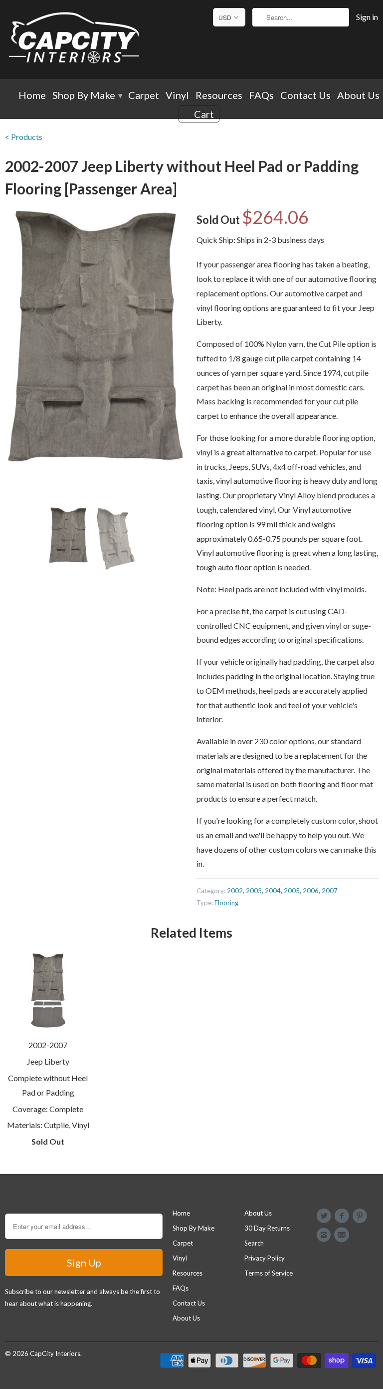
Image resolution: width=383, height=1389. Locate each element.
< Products (23, 136)
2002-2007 (47, 1045)
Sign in (367, 16)
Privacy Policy (264, 1258)
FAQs (261, 95)
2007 (330, 891)
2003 (254, 891)
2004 (273, 891)
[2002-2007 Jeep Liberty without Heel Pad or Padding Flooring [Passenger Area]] (96, 335)
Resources (218, 95)
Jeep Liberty (48, 1061)
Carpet (143, 95)
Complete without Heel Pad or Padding (48, 1085)
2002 (235, 891)
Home (32, 95)
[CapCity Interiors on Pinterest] (362, 1216)
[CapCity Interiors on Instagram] (325, 1235)
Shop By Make (87, 95)
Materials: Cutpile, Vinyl (48, 1125)
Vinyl (177, 95)
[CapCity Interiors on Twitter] (325, 1216)
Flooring (226, 903)
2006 (311, 891)
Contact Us (305, 95)
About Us (358, 95)
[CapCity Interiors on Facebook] (343, 1216)
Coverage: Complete (47, 1109)
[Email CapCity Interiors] (343, 1235)
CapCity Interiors (55, 1354)
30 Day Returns (267, 1228)
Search (254, 1243)
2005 (292, 891)
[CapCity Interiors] (75, 39)
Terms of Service (268, 1273)
